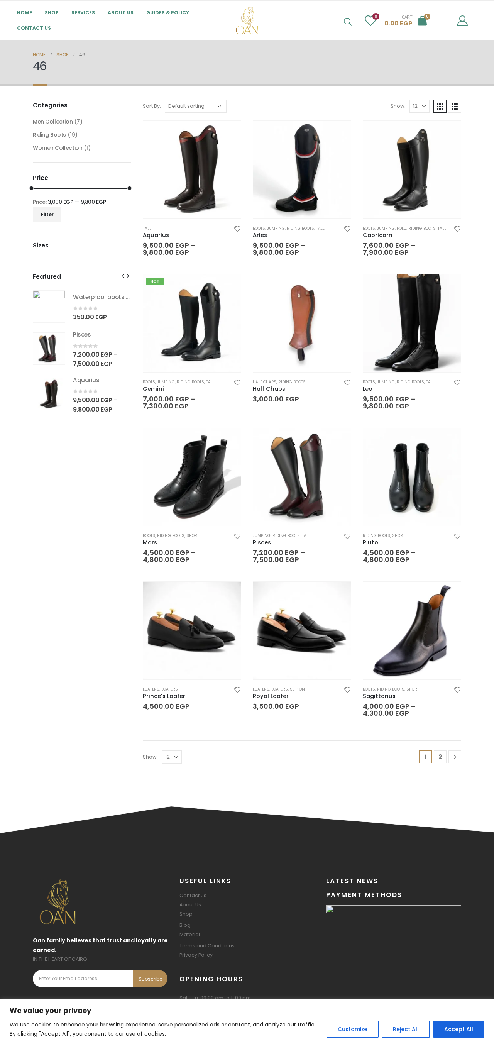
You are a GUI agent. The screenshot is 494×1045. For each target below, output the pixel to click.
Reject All (406, 1029)
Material (189, 934)
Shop (186, 914)
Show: (398, 106)
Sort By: (152, 106)
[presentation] (123, 275)
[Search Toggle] (348, 22)
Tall (147, 228)
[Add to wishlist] (237, 228)
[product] (192, 169)
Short (192, 536)
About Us (121, 12)
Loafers (151, 689)
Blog (185, 925)
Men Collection (53, 121)
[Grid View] (440, 106)
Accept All (458, 1029)
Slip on (297, 689)
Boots (259, 228)
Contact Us (34, 28)
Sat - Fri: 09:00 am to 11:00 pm (215, 997)
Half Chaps (264, 382)
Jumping (276, 228)
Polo (401, 228)
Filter (47, 214)
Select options (228, 134)
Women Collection (57, 148)
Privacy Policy (196, 955)
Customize (352, 1029)
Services (83, 12)
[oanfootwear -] (247, 20)
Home (24, 12)
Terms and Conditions (207, 945)
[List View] (454, 106)
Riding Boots (300, 228)
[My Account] (462, 20)
